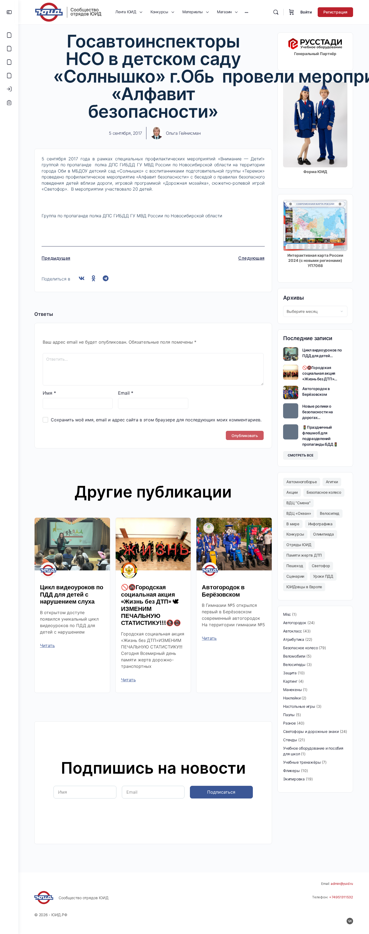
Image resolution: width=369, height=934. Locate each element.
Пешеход (294, 565)
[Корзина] (291, 12)
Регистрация (335, 12)
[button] (81, 278)
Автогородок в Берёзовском (223, 590)
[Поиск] (275, 12)
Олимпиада (323, 534)
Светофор (321, 565)
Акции (292, 492)
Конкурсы (295, 534)
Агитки (332, 481)
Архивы (293, 298)
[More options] (246, 12)
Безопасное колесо (324, 492)
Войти (306, 12)
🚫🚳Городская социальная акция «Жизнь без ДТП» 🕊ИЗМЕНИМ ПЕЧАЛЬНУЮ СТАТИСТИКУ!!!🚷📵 (151, 605)
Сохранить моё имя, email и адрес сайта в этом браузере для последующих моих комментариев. (156, 419)
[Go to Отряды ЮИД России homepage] (68, 12)
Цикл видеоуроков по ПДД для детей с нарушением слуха (71, 594)
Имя (49, 393)
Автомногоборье (301, 481)
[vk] (350, 921)
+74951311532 (341, 897)
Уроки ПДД (323, 576)
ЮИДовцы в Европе (304, 586)
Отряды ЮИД (298, 544)
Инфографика (320, 524)
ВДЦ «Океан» (298, 513)
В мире (292, 524)
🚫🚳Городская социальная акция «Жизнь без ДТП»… (319, 373)
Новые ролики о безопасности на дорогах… (317, 412)
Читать (47, 645)
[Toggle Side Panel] (9, 12)
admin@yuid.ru (342, 884)
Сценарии (295, 576)
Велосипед (329, 513)
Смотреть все (300, 455)
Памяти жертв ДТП (304, 555)
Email (125, 393)
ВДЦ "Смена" (298, 502)
